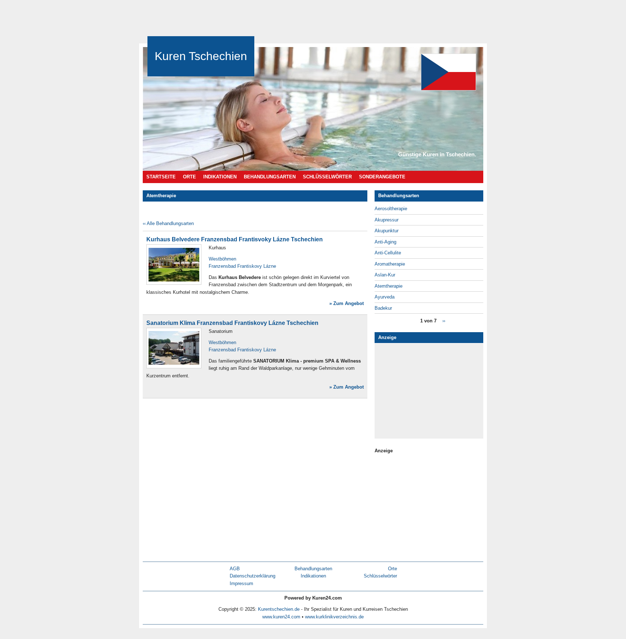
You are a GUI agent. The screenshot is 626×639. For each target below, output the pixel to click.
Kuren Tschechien (201, 56)
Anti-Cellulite (388, 252)
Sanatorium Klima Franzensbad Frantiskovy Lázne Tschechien (232, 323)
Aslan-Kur (385, 275)
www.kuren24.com (281, 616)
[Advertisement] (432, 390)
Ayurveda (385, 297)
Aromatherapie (390, 264)
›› (443, 320)
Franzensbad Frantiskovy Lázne (242, 266)
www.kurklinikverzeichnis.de (334, 616)
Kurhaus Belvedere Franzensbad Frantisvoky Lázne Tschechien (234, 239)
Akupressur (386, 220)
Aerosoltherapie (391, 208)
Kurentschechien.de (279, 609)
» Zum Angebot (346, 303)
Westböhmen (222, 259)
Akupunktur (386, 230)
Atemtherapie (388, 286)
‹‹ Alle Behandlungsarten (168, 223)
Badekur (383, 308)
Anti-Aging (385, 242)
